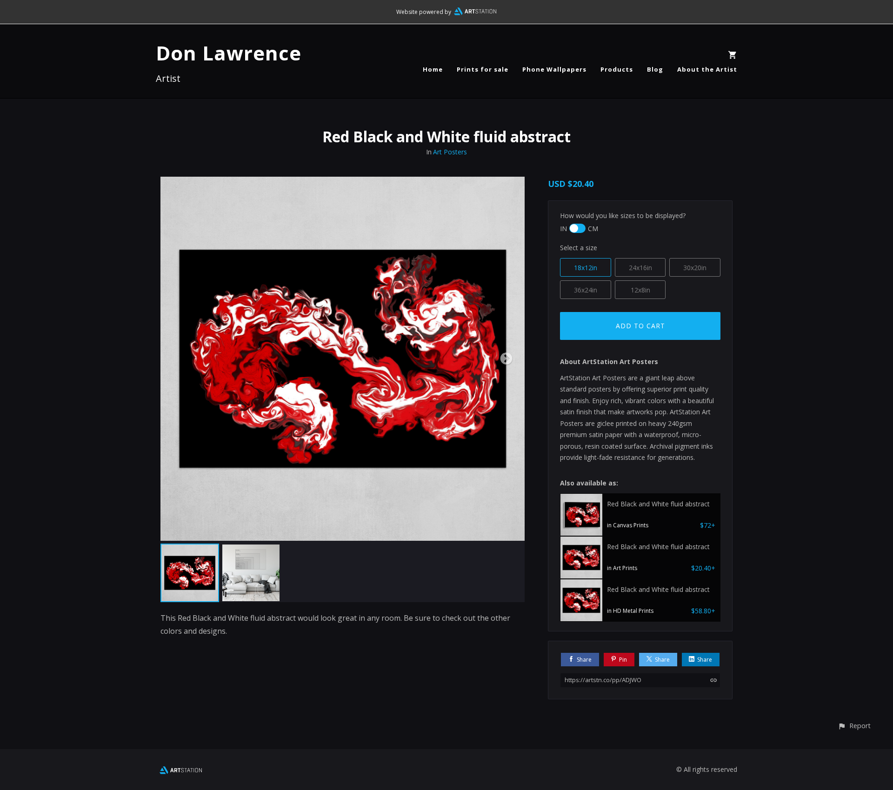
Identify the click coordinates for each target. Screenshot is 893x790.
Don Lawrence (228, 53)
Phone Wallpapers (554, 69)
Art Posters (450, 151)
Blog (655, 69)
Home (433, 69)
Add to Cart (640, 325)
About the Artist (707, 69)
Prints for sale (482, 69)
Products (616, 69)
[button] (854, 725)
